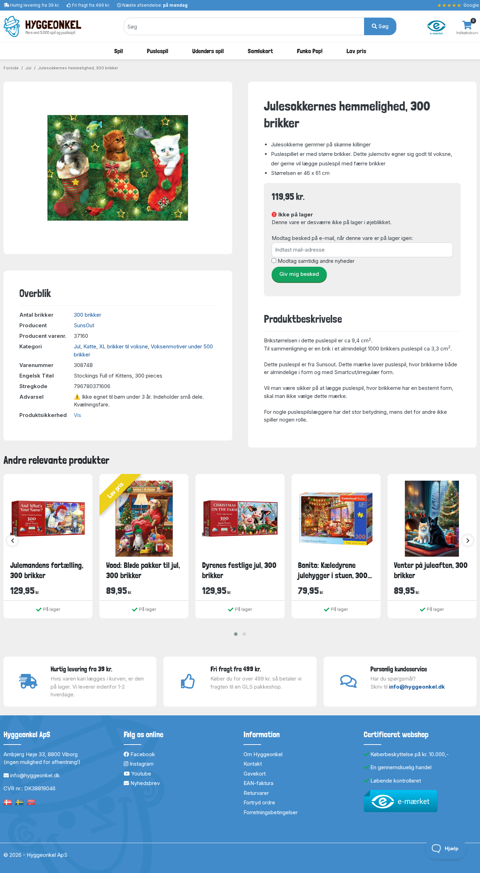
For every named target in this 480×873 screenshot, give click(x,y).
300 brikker (87, 314)
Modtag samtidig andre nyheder (316, 261)
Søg (383, 26)
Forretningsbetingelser (271, 812)
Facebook (142, 754)
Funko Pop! (310, 51)
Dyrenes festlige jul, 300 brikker (239, 570)
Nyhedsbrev (144, 783)
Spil (118, 51)
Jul (28, 67)
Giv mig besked (299, 274)
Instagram (141, 763)
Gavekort (255, 773)
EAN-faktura (258, 783)
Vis (77, 415)
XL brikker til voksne (123, 346)
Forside (11, 67)
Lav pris (356, 51)
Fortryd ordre (259, 802)
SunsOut (84, 325)
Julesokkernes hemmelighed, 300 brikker (78, 67)
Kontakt (253, 763)
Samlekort (260, 51)
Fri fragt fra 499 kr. (91, 5)
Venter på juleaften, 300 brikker (431, 570)
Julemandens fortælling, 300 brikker (46, 570)
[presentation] (12, 540)
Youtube (140, 773)
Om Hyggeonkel (263, 754)
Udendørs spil (208, 51)
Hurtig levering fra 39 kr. (34, 5)
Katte (89, 346)
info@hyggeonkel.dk (417, 686)
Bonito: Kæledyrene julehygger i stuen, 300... (335, 570)
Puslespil (157, 51)
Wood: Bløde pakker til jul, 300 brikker (143, 570)
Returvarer (256, 793)
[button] (236, 634)
